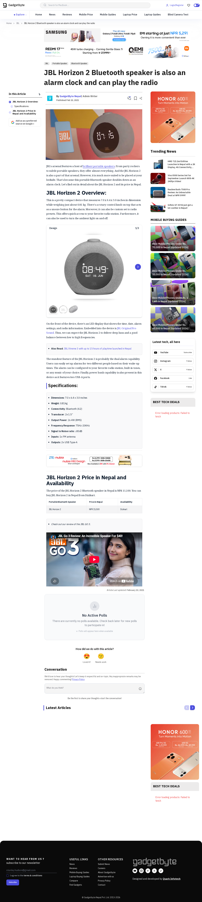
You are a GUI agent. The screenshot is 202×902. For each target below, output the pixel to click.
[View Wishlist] (188, 5)
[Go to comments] (129, 98)
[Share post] (140, 98)
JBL (18, 23)
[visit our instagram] (141, 870)
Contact (101, 885)
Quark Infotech (171, 879)
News (52, 15)
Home (38, 15)
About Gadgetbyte (106, 872)
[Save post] (135, 98)
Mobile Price (86, 15)
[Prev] (186, 707)
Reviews (67, 15)
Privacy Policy (78, 679)
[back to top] (193, 894)
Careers (101, 868)
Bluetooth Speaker (79, 63)
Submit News (104, 864)
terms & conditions (33, 875)
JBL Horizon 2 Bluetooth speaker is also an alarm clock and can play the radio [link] (59, 23)
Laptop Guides (152, 15)
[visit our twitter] (154, 870)
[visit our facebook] (148, 870)
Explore (20, 15)
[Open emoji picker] (141, 688)
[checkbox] (7, 875)
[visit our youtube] (134, 870)
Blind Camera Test (178, 15)
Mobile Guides (108, 15)
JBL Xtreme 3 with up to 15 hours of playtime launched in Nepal (97, 349)
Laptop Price (130, 15)
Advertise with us (106, 876)
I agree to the (26, 875)
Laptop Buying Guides (80, 876)
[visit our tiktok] (161, 870)
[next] (192, 707)
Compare (74, 880)
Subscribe (13, 882)
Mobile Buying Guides (79, 872)
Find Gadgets (76, 885)
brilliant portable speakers (99, 166)
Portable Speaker (60, 63)
